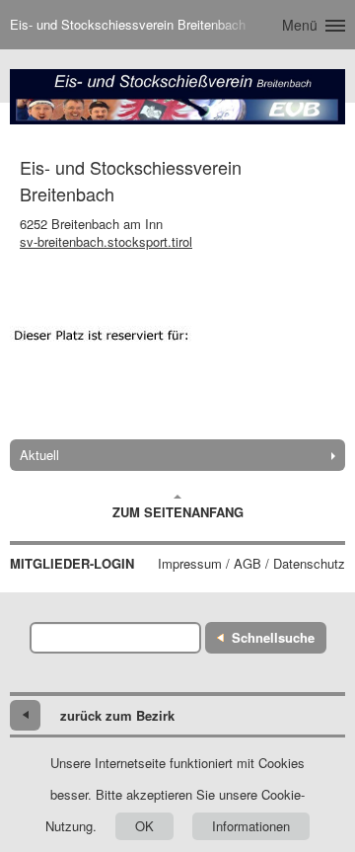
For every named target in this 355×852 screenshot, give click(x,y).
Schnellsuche (273, 637)
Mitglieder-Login (72, 564)
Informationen (251, 825)
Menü (300, 25)
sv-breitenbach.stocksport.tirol (106, 241)
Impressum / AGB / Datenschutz (251, 564)
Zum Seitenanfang (178, 512)
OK (144, 825)
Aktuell (39, 454)
